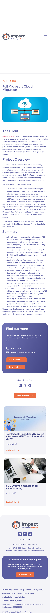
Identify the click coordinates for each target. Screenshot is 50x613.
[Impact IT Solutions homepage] (13, 36)
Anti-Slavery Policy (9, 593)
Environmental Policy (26, 593)
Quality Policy (19, 597)
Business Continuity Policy (12, 601)
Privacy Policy (7, 590)
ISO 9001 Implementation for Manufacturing (21, 487)
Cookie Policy (19, 590)
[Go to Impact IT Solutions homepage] (25, 525)
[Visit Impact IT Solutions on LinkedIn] (20, 534)
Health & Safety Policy (34, 590)
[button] (20, 385)
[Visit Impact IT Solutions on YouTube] (30, 534)
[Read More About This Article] (25, 418)
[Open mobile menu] (46, 37)
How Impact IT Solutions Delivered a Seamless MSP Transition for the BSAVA (24, 436)
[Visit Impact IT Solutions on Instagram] (25, 534)
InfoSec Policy (7, 597)
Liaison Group (8, 136)
